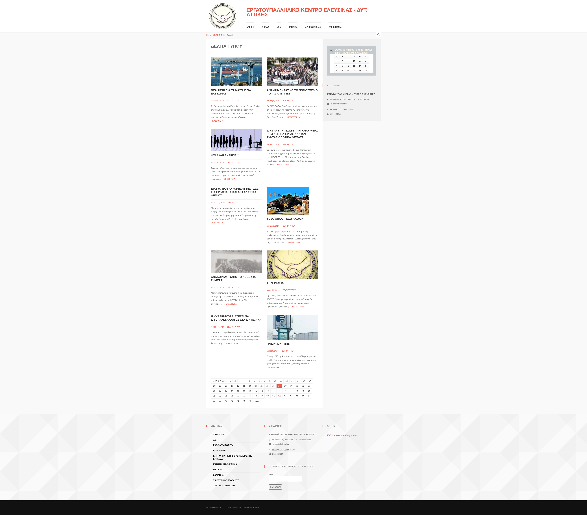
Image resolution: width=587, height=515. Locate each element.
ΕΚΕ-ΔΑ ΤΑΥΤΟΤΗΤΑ (223, 445)
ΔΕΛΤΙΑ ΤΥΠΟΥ (219, 35)
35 (220, 391)
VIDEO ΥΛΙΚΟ (219, 434)
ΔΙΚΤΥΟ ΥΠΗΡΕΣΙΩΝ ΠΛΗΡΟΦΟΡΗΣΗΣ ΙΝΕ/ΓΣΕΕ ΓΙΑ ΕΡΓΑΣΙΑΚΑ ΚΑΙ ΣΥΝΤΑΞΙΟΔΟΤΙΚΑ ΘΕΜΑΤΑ (292, 134)
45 (279, 391)
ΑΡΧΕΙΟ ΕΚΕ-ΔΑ (313, 27)
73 (244, 401)
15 (304, 381)
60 (267, 396)
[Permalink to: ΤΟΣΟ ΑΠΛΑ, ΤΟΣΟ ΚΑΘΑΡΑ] (288, 201)
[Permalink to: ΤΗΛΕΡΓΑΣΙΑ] (292, 264)
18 (220, 386)
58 (256, 396)
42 (261, 391)
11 (281, 381)
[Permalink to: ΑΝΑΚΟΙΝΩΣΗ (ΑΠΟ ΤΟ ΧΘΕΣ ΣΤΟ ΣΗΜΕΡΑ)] (236, 261)
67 (309, 396)
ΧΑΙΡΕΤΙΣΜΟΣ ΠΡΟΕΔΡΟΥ (226, 480)
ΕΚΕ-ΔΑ (265, 27)
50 (309, 391)
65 (297, 396)
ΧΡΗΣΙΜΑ (292, 27)
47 (291, 391)
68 (214, 401)
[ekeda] (222, 15)
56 (244, 396)
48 (297, 391)
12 (286, 381)
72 (238, 401)
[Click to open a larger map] (342, 435)
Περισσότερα (217, 121)
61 (273, 396)
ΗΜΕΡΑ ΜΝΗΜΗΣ (278, 343)
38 (238, 391)
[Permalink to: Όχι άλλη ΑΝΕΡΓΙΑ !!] (236, 140)
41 (256, 391)
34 (214, 391)
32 (303, 386)
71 (232, 401)
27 (273, 386)
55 (238, 396)
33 (309, 386)
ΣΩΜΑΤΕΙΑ (218, 475)
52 (220, 396)
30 (291, 386)
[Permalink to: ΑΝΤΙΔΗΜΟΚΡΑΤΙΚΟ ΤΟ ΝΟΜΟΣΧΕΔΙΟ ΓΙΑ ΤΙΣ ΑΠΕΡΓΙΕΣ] (292, 71)
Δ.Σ (214, 440)
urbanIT (256, 508)
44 (273, 391)
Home (208, 35)
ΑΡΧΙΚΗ (250, 27)
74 (250, 401)
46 (285, 391)
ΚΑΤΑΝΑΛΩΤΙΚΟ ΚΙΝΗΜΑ (225, 464)
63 (285, 396)
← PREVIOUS (219, 381)
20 (232, 386)
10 (275, 381)
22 (244, 386)
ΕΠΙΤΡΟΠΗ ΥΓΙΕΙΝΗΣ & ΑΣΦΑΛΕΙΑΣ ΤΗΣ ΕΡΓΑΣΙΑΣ (232, 457)
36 (226, 391)
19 (226, 386)
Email (272, 474)
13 (292, 381)
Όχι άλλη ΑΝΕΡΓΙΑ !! (225, 155)
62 (279, 396)
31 (297, 386)
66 (303, 396)
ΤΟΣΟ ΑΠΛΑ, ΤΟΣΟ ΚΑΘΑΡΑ (286, 218)
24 (256, 386)
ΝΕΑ (279, 27)
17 (214, 386)
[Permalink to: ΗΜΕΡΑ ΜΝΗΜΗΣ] (292, 327)
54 (232, 396)
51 (214, 396)
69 (220, 401)
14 (298, 381)
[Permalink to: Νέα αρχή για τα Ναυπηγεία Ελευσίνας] (236, 71)
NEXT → (258, 401)
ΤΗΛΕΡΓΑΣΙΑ (275, 283)
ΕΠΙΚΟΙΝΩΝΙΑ (335, 27)
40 (250, 391)
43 (267, 391)
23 (250, 386)
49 (303, 391)
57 (250, 396)
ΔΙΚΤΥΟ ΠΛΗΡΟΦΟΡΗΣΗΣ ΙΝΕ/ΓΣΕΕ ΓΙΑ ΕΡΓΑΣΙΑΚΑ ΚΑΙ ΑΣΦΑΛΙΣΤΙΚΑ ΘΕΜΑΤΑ (234, 192)
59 (261, 396)
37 (232, 391)
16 (310, 381)
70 (226, 401)
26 (267, 386)
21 (238, 386)
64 (291, 396)
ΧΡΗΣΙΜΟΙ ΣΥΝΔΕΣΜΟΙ (224, 486)
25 (261, 386)
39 (244, 391)
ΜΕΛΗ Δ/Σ (218, 470)
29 (285, 386)
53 (226, 396)
